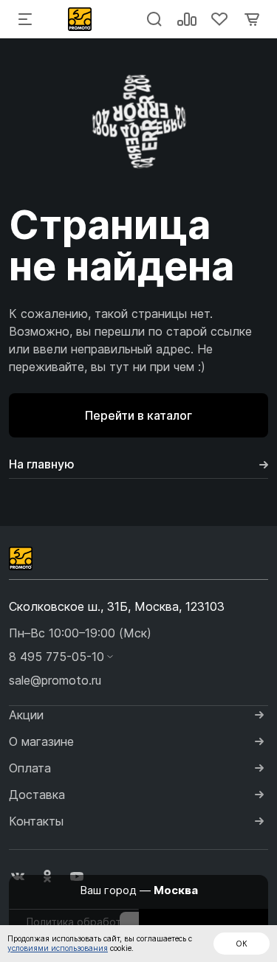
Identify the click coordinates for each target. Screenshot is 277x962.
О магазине (41, 741)
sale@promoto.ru (55, 680)
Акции (26, 714)
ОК (241, 943)
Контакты (36, 821)
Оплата (30, 768)
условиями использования (57, 948)
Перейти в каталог (138, 415)
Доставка (37, 794)
